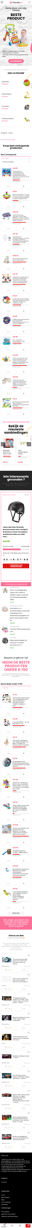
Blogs (2, 1200)
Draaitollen (13, 637)
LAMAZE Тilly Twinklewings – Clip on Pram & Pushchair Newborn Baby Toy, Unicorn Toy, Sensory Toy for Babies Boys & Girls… (21, 786)
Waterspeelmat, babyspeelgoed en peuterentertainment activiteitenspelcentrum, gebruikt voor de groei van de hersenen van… (21, 175)
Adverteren (4, 1204)
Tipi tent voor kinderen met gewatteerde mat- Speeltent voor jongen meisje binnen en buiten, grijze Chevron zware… (21, 831)
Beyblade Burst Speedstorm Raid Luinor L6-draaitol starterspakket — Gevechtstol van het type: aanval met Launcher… (21, 872)
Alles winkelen (5, 1197)
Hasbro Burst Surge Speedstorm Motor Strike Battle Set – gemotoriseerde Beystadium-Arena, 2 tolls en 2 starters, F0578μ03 (21, 217)
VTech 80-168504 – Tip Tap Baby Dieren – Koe (21, 722)
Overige (4, 985)
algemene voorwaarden (8, 1214)
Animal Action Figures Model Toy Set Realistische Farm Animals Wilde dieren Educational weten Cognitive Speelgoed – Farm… (21, 701)
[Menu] (2, 2)
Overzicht (4, 1182)
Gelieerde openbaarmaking (9, 1216)
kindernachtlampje (8, 140)
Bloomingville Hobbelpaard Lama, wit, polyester (20, 259)
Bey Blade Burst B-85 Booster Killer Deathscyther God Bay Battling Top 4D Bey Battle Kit (21, 764)
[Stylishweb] (29, 956)
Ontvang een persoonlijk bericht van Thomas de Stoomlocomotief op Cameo (20, 961)
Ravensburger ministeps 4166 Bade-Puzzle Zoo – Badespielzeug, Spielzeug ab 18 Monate (21, 404)
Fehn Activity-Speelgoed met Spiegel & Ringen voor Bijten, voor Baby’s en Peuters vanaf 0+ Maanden (21, 743)
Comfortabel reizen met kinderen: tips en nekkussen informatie (21, 1038)
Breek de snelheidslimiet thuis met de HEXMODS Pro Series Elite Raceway (21, 1138)
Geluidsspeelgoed (14, 587)
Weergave (5, 84)
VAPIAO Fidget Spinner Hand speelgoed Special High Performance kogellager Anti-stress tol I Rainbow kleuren (21, 808)
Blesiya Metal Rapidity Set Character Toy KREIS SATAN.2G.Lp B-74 (18, 642)
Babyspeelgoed (5, 966)
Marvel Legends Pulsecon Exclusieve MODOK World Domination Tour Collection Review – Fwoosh (21, 1119)
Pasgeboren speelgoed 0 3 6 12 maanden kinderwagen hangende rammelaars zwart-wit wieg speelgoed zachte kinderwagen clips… (21, 279)
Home (3, 1195)
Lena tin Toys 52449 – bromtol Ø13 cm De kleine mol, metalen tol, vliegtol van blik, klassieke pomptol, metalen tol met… (21, 196)
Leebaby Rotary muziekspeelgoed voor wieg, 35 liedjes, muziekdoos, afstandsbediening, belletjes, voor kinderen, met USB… (21, 239)
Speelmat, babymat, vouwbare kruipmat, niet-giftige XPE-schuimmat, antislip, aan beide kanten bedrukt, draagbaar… (20, 382)
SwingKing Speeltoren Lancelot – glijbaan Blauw (20, 851)
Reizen (3, 1043)
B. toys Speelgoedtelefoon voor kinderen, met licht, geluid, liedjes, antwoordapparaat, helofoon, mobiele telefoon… (20, 895)
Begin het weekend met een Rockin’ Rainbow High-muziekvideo (21, 1019)
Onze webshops (6, 1202)
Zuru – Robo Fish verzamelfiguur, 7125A (19, 340)
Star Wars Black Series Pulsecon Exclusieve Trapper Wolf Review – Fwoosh (21, 1076)
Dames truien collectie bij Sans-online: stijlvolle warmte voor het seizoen (20, 980)
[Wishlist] (12, 1226)
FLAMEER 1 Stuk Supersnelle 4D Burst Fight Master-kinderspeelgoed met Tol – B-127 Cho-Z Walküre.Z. (21, 321)
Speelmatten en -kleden (16, 606)
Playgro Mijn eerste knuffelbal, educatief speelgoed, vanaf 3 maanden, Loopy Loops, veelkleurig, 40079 (21, 301)
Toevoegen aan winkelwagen (16, 566)
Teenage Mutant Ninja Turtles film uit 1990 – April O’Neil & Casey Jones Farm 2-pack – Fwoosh (21, 1000)
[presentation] (3, 444)
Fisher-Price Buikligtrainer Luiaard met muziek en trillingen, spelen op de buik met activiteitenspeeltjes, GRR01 (19, 595)
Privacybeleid (5, 1212)
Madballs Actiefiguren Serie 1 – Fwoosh (21, 1056)
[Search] (29, 2)
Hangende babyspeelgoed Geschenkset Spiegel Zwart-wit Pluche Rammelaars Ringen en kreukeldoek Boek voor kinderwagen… (15, 532)
